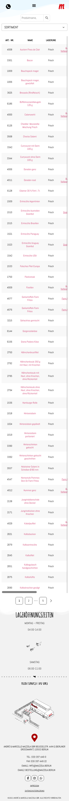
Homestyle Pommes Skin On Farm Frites (30, 479)
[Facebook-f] (28, 778)
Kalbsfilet (30, 555)
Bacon (30, 60)
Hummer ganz (30, 490)
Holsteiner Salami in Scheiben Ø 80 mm (30, 468)
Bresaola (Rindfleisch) (30, 92)
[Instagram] (34, 778)
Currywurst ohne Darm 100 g (30, 158)
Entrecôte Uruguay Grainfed (30, 244)
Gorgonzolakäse (30, 331)
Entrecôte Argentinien (30, 201)
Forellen (30, 287)
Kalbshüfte (30, 577)
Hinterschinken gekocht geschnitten (30, 457)
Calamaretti (30, 114)
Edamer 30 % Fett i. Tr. (30, 190)
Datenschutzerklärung (34, 791)
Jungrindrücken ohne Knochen (30, 512)
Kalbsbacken (30, 534)
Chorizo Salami (30, 136)
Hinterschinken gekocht (30, 446)
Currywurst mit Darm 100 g (30, 147)
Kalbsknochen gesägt (30, 587)
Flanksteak (30, 276)
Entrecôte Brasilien (30, 223)
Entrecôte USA (30, 255)
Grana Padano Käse (30, 341)
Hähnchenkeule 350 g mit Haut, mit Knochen (30, 363)
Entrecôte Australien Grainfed (30, 212)
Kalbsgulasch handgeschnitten (30, 566)
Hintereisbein (30, 413)
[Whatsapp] (41, 778)
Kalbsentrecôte (30, 544)
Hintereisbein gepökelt (30, 423)
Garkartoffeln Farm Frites (30, 298)
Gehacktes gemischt (29, 320)
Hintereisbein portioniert (30, 435)
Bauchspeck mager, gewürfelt (30, 82)
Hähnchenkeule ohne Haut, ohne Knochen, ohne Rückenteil (30, 390)
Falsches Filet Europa (30, 266)
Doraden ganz (30, 169)
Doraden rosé (30, 180)
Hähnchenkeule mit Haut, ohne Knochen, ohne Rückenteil (30, 376)
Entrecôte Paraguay (30, 233)
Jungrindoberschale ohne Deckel (30, 501)
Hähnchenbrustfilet (30, 352)
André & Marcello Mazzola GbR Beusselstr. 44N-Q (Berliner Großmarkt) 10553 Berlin (34, 748)
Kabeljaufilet (30, 523)
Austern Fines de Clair (30, 49)
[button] (34, 5)
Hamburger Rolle (29, 402)
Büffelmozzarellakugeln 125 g (30, 103)
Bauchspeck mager (30, 70)
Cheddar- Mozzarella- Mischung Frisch (30, 125)
